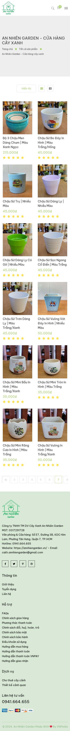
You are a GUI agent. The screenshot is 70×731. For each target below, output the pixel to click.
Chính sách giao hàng (15, 618)
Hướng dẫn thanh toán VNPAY (20, 656)
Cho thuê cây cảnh (14, 680)
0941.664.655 (15, 701)
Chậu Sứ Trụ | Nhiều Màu (17, 203)
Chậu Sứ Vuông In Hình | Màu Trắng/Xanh (50, 450)
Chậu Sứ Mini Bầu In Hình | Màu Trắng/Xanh (16, 386)
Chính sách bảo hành (15, 637)
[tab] (42, 88)
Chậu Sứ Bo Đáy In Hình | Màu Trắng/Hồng (51, 142)
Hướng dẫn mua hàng (15, 646)
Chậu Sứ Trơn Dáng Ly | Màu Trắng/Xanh (16, 323)
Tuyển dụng (9, 589)
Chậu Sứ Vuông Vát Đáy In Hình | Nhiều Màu (51, 323)
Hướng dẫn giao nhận (15, 661)
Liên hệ (6, 594)
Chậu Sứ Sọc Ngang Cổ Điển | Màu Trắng (52, 262)
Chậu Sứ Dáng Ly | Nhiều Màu (51, 203)
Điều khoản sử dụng (14, 642)
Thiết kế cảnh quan (14, 685)
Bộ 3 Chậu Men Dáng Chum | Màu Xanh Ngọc (15, 142)
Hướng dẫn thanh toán (16, 651)
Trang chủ (7, 49)
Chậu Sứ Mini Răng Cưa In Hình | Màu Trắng (16, 450)
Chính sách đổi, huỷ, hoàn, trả (20, 627)
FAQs (5, 613)
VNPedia (62, 726)
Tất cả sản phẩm (28, 49)
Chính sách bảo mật (14, 632)
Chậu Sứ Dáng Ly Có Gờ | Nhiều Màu (17, 262)
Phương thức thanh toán (17, 622)
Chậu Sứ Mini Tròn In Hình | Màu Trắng (52, 384)
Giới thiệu (8, 584)
